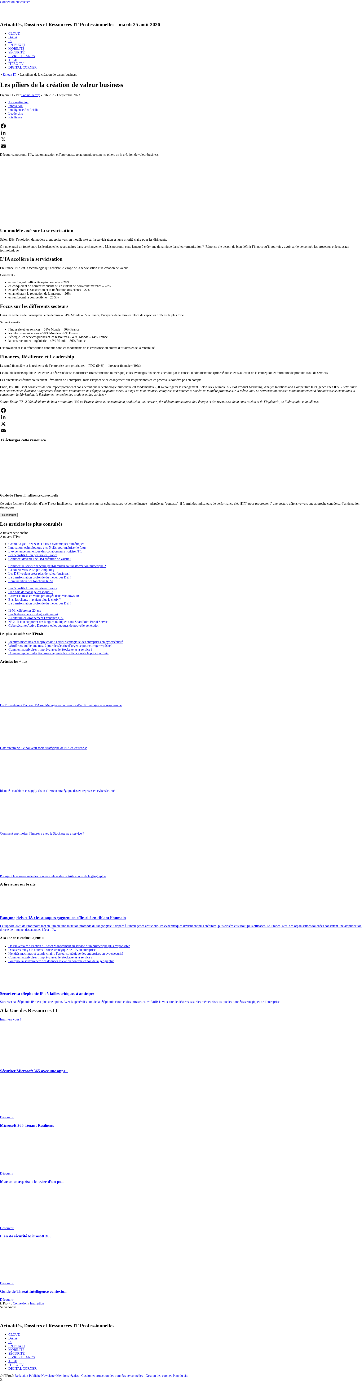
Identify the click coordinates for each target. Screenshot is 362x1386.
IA (10, 41)
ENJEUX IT (16, 45)
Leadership (15, 113)
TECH (12, 60)
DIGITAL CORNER (22, 67)
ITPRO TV (16, 63)
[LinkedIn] (181, 132)
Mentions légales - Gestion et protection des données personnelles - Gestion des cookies (114, 1375)
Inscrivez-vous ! (10, 1019)
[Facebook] (181, 126)
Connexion (20, 1303)
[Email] (181, 146)
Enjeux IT (9, 74)
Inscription (37, 1303)
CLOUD (14, 33)
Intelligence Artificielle (23, 110)
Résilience (15, 117)
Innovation (15, 106)
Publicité (34, 1375)
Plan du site (180, 1375)
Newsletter (48, 1375)
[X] (181, 139)
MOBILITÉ (16, 48)
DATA (12, 37)
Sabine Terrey (30, 95)
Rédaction (21, 1375)
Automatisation (18, 102)
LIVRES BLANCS (21, 56)
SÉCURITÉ (16, 52)
